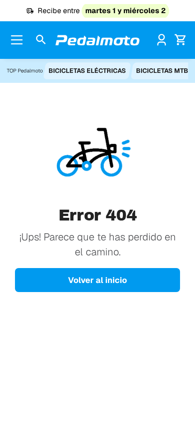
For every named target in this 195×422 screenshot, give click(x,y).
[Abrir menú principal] (17, 40)
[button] (41, 40)
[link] (161, 39)
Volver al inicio (97, 280)
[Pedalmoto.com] (97, 40)
